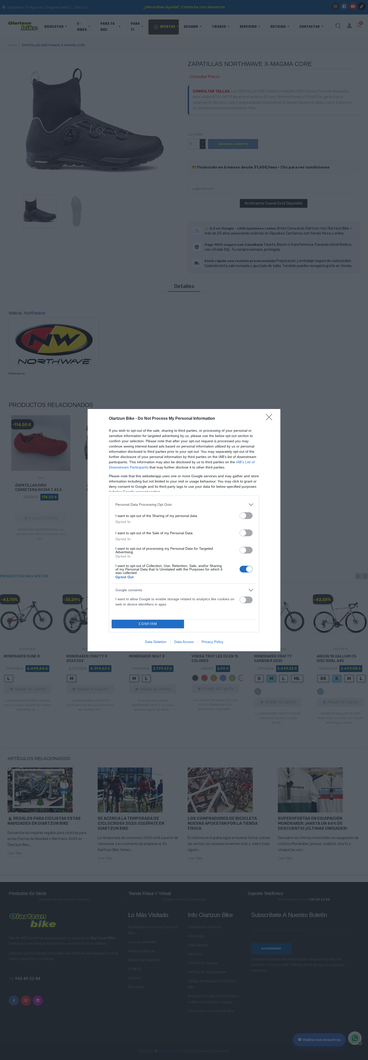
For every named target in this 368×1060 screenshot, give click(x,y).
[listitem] (184, 504)
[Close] (270, 419)
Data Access (184, 642)
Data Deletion (155, 642)
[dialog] (184, 530)
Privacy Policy (212, 642)
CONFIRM (148, 624)
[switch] (246, 515)
